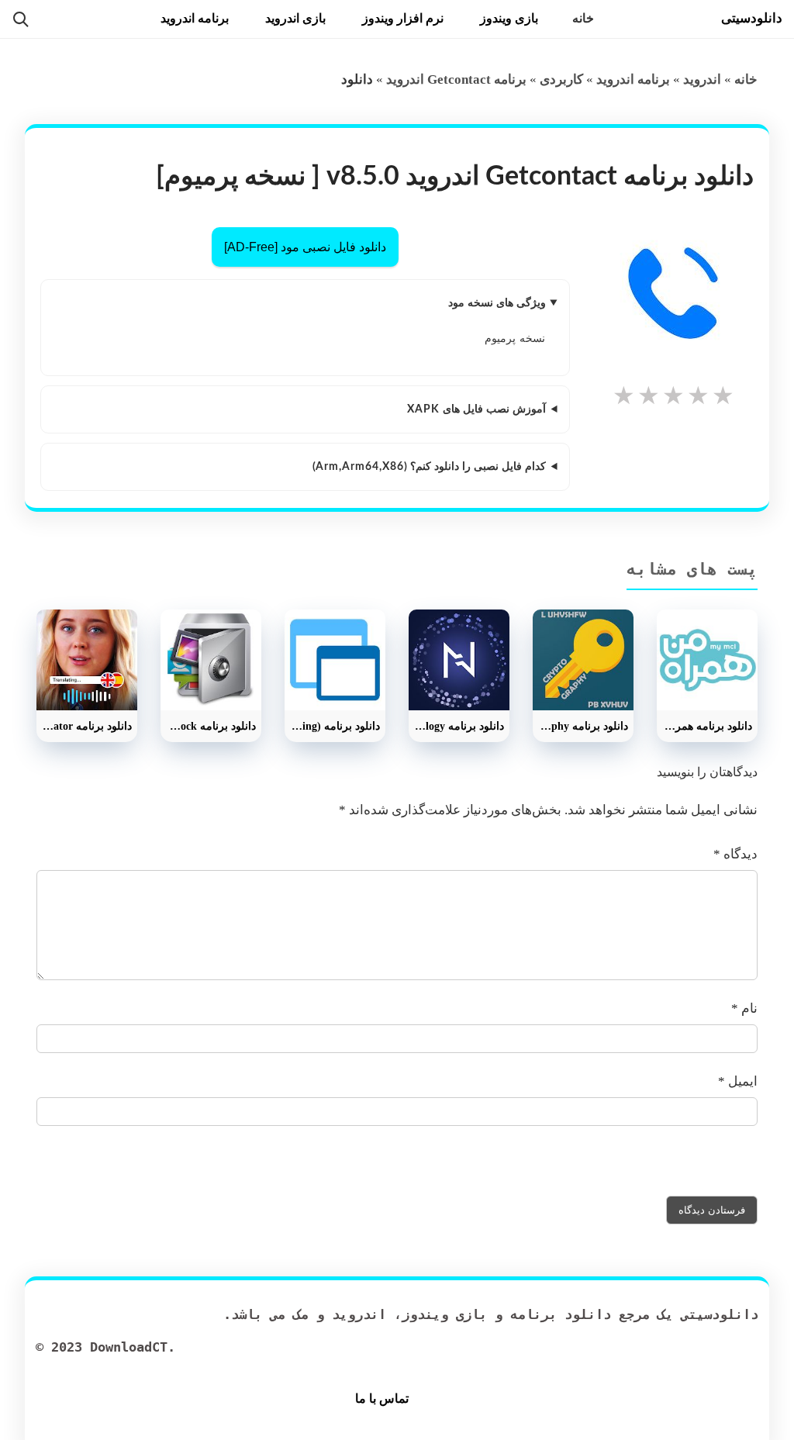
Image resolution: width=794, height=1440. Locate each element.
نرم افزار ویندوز (403, 18)
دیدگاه (735, 854)
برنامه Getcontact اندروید (456, 79)
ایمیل (738, 1081)
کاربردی (561, 79)
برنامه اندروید (195, 18)
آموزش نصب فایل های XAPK (476, 409)
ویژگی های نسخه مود (497, 303)
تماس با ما (382, 1398)
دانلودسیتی (751, 18)
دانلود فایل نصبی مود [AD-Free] (305, 247)
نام (744, 1008)
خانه (583, 18)
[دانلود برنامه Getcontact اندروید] (673, 293)
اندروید (702, 79)
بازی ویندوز (509, 18)
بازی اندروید (295, 18)
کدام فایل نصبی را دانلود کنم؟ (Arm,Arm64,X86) (429, 466)
